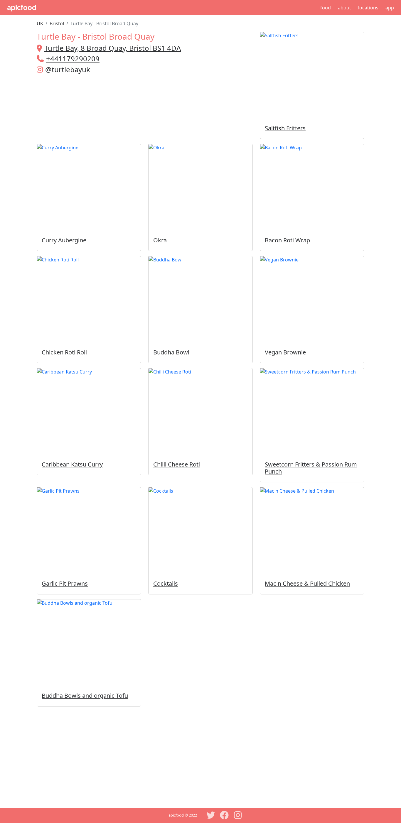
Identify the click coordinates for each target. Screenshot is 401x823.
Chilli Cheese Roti (176, 464)
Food (325, 7)
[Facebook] (224, 815)
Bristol (57, 23)
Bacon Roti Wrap (287, 240)
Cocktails (165, 583)
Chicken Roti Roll (64, 352)
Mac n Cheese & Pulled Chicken (307, 583)
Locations (368, 7)
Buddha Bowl (171, 352)
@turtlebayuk (67, 69)
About (344, 7)
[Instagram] (237, 815)
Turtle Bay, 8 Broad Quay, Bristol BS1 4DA (112, 48)
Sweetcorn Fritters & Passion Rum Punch (311, 467)
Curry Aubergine (64, 240)
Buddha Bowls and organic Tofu (85, 695)
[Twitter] (210, 815)
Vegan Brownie (285, 352)
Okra (160, 240)
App (389, 7)
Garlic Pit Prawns (65, 583)
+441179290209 (73, 58)
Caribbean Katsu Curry (72, 464)
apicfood (21, 8)
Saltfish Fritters (285, 128)
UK (40, 23)
